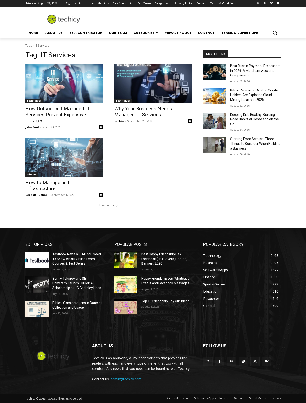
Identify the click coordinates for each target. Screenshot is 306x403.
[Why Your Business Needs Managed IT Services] (153, 83)
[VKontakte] (266, 361)
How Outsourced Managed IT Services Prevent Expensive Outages (57, 115)
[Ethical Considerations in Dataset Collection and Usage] (37, 309)
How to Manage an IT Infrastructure (49, 185)
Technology (34, 100)
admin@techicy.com (126, 379)
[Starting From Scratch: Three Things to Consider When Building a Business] (214, 145)
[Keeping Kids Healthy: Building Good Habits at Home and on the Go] (214, 121)
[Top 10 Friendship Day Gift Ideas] (125, 307)
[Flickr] (231, 361)
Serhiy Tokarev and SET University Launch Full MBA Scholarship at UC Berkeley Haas (76, 283)
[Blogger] (208, 361)
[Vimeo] (271, 3)
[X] (265, 3)
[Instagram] (258, 3)
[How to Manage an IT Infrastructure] (64, 157)
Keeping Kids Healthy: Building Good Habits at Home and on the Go (254, 119)
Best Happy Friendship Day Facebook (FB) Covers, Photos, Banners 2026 (164, 258)
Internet (32, 174)
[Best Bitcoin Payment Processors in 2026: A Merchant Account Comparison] (214, 72)
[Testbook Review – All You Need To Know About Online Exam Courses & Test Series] (37, 260)
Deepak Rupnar (36, 195)
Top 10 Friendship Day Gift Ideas (165, 301)
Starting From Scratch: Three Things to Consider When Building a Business (255, 143)
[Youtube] (278, 3)
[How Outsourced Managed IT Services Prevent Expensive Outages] (64, 83)
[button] (275, 32)
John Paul (32, 127)
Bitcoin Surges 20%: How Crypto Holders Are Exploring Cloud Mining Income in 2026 (254, 95)
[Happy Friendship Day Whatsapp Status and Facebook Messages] (125, 284)
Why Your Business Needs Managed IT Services (143, 112)
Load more (107, 205)
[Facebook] (251, 3)
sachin (119, 121)
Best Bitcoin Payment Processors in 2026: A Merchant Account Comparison (255, 70)
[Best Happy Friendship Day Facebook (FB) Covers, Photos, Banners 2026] (125, 260)
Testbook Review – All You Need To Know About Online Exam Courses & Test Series (76, 258)
